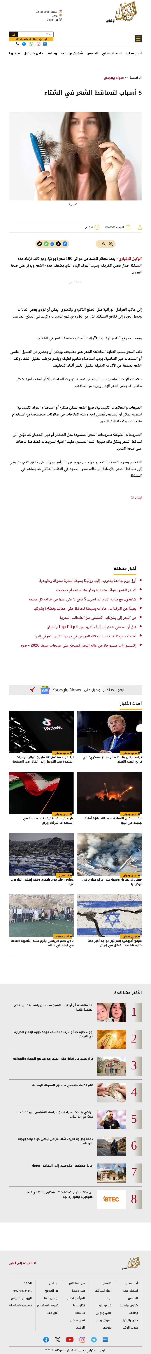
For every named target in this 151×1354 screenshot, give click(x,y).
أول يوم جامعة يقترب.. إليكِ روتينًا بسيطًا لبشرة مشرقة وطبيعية (87, 581)
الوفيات (80, 1327)
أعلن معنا (52, 1313)
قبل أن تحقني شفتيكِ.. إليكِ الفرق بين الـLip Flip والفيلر (92, 627)
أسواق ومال (103, 1320)
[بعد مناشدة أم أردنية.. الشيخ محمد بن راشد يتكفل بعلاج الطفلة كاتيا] (111, 1012)
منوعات (107, 1327)
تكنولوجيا (79, 1305)
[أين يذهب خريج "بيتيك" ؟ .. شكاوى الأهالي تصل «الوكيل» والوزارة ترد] (111, 1199)
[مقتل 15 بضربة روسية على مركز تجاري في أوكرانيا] (109, 854)
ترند (109, 1298)
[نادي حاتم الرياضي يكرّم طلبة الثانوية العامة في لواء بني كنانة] (41, 915)
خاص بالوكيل (33, 53)
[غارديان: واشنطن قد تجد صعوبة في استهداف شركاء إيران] (41, 793)
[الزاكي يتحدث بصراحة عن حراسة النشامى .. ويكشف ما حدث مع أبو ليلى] (111, 1119)
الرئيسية (135, 77)
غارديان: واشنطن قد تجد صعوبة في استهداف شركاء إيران (48, 821)
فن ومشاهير (77, 1283)
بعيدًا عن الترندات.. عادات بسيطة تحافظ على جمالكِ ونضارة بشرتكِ (85, 608)
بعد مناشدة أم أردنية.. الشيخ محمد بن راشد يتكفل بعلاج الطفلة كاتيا (54, 1007)
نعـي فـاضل (77, 1320)
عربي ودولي (130, 753)
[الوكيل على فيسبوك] (46, 1340)
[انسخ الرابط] (39, 243)
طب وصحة (78, 1291)
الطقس (92, 53)
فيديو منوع (104, 1305)
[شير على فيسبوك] (65, 243)
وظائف (52, 53)
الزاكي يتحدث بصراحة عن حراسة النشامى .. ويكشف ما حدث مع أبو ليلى (55, 1114)
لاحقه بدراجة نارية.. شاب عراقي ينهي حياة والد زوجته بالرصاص (56, 1141)
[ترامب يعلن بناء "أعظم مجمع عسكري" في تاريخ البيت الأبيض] (109, 732)
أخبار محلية (133, 53)
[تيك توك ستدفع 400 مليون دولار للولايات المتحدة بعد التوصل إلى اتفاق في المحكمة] (41, 732)
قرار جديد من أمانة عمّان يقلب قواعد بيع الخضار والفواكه (53, 1059)
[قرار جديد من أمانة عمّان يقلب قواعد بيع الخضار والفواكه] (111, 1066)
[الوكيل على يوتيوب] (69, 1339)
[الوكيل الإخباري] (122, 14)
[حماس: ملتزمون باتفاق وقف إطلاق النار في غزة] (41, 854)
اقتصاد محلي (112, 53)
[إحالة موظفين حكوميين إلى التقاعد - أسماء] (111, 1173)
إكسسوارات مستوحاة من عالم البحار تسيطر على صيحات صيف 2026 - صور (78, 645)
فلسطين (64, 875)
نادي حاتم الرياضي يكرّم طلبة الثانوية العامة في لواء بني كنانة (42, 943)
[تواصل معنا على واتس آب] (31, 44)
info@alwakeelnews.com (20, 1305)
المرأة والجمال (114, 78)
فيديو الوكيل (130, 1327)
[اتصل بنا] (17, 43)
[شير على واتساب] (46, 243)
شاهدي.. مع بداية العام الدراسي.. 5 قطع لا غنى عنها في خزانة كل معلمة (82, 599)
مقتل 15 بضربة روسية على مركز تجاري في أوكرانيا (112, 882)
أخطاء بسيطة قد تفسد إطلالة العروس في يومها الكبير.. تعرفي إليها (85, 636)
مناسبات (80, 1313)
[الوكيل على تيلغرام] (94, 1340)
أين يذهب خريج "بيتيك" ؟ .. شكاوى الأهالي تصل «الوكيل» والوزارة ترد (59, 1194)
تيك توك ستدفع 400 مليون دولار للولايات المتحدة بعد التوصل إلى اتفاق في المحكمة (43, 759)
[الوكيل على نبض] (105, 1339)
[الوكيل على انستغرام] (82, 1340)
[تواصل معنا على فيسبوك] (24, 44)
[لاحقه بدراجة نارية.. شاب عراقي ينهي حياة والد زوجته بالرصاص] (111, 1146)
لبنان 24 (136, 497)
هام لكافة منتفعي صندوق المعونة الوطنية (63, 1085)
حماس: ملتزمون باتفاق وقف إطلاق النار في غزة (42, 882)
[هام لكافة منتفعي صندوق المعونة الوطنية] (111, 1092)
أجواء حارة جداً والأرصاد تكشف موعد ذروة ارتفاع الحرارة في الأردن (54, 1034)
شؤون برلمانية (72, 53)
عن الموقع (51, 1291)
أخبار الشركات (103, 1291)
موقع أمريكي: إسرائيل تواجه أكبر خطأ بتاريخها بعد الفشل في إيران (115, 943)
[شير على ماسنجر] (52, 244)
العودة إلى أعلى (21, 1263)
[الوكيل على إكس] (57, 1339)
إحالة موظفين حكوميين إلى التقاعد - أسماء (62, 1165)
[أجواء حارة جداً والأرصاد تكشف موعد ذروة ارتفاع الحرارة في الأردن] (111, 1039)
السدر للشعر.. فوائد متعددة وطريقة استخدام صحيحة (96, 590)
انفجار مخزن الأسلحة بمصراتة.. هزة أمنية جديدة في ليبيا (113, 821)
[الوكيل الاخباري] (131, 1263)
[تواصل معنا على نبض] (45, 44)
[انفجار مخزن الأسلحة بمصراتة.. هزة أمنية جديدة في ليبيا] (109, 793)
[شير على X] (58, 243)
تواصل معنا (51, 1298)
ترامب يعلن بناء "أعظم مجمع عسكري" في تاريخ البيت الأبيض (112, 759)
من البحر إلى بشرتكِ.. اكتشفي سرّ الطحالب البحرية (97, 617)
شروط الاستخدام (47, 1305)
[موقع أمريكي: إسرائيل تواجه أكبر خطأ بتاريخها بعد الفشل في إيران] (109, 915)
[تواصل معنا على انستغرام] (38, 44)
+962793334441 (22, 1291)
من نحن (53, 1283)
